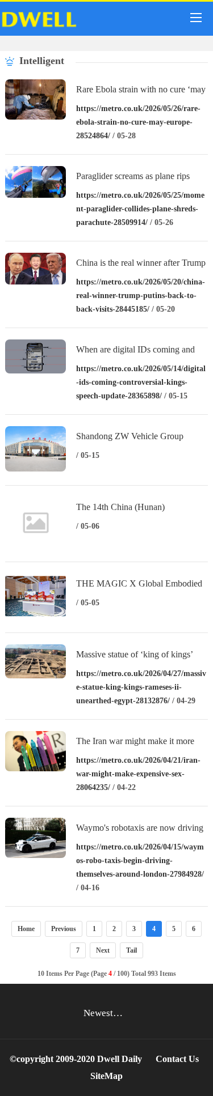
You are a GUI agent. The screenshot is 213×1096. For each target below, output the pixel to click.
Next (103, 950)
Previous (63, 929)
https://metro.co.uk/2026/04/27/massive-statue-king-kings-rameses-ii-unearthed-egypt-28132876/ (141, 687)
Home (26, 929)
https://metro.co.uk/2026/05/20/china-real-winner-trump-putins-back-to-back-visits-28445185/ (140, 295)
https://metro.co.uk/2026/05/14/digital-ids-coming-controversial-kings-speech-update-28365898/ (141, 382)
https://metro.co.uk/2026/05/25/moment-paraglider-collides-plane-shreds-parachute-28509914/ (140, 209)
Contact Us (177, 1059)
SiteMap (106, 1076)
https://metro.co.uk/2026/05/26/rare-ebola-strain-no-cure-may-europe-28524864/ (138, 122)
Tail (131, 950)
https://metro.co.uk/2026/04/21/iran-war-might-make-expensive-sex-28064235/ (138, 774)
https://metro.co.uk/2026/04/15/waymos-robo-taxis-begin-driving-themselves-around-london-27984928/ (140, 860)
